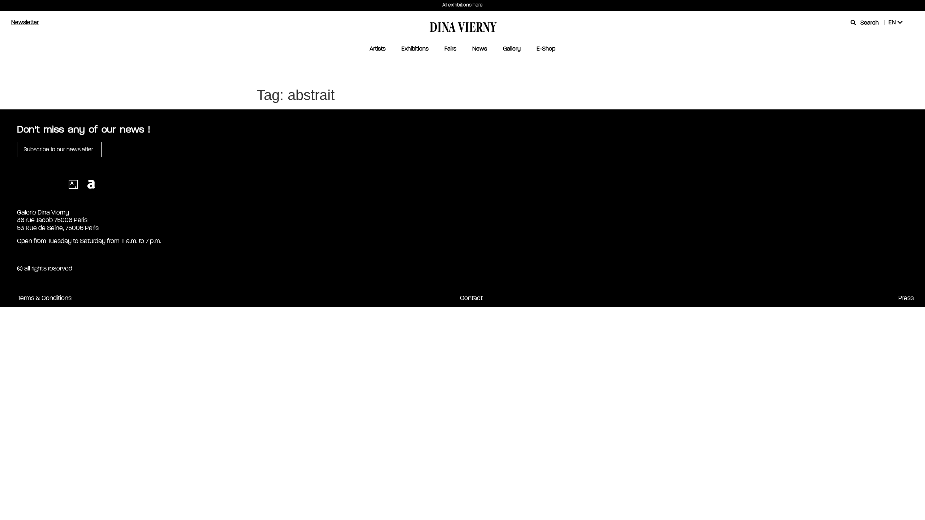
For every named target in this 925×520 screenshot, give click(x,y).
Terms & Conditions (45, 298)
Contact (471, 298)
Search (869, 22)
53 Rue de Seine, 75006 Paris (58, 228)
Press (906, 298)
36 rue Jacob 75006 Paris (52, 220)
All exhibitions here (462, 5)
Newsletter (25, 22)
